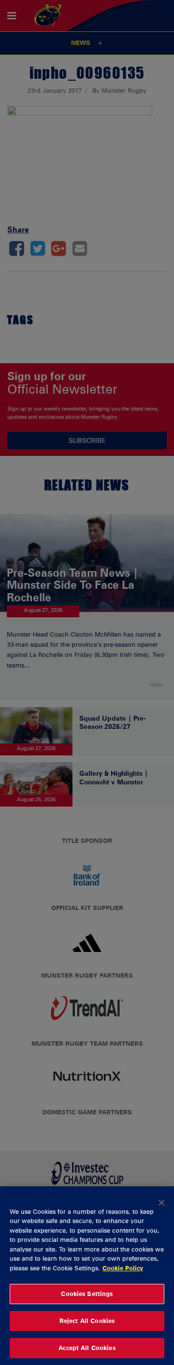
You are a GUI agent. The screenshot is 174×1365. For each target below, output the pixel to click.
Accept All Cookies (86, 1347)
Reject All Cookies (87, 1320)
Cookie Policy (122, 1268)
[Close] (161, 1202)
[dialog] (87, 1275)
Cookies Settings (87, 1293)
